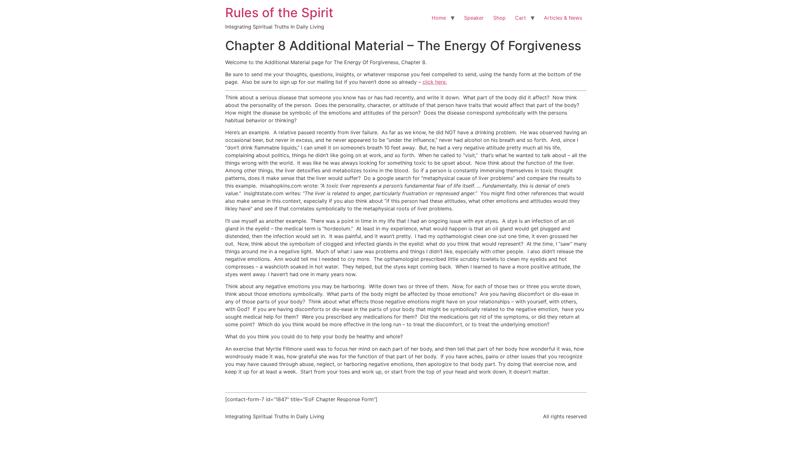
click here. (434, 82)
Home (439, 18)
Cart (520, 18)
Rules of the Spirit (279, 12)
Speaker (474, 18)
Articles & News (563, 18)
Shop (499, 18)
